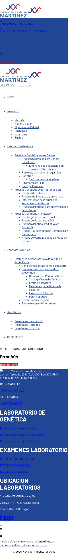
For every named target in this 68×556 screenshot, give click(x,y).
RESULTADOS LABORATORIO (17, 459)
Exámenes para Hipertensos (39, 303)
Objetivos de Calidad (27, 127)
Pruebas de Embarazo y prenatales (42, 196)
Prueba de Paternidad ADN (38, 220)
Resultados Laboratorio (29, 321)
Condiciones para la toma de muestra (44, 265)
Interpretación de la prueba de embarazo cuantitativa (39, 201)
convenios (21, 134)
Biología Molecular (33, 186)
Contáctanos (15, 337)
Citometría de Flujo (33, 182)
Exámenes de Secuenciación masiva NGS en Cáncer (46, 167)
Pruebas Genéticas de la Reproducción (38, 189)
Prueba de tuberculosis (35, 300)
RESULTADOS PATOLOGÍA (15, 465)
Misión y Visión (23, 123)
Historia (19, 120)
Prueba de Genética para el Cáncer (35, 155)
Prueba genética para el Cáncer (18, 428)
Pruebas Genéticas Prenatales (33, 213)
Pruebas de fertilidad (34, 193)
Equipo (19, 137)
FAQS (6, 518)
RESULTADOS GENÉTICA (15, 471)
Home (11, 96)
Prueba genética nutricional (38, 217)
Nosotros (13, 111)
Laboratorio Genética (20, 146)
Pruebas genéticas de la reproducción (22, 434)
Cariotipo (27, 175)
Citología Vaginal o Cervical (45, 279)
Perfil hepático (38, 296)
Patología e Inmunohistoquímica (41, 172)
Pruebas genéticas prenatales (18, 441)
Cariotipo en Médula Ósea (44, 179)
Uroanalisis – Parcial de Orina (46, 276)
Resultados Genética (27, 328)
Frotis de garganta (40, 282)
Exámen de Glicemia (41, 293)
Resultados (14, 312)
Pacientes (21, 130)
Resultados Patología (27, 324)
